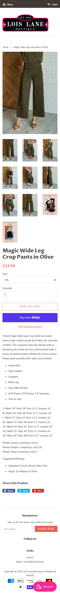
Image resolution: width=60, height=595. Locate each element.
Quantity (7, 288)
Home (5, 47)
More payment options (30, 326)
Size (4, 273)
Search (30, 557)
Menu (9, 4)
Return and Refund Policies (30, 561)
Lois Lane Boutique (33, 571)
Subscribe (46, 529)
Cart (55, 4)
